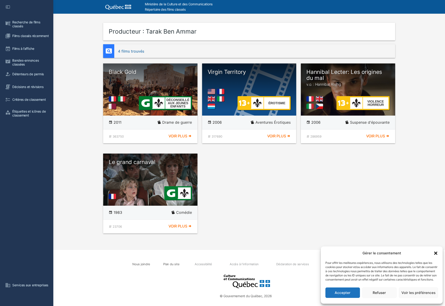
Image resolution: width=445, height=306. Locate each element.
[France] (113, 99)
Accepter (342, 292)
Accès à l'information (244, 264)
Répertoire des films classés (165, 9)
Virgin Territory (227, 72)
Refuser (379, 292)
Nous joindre (141, 264)
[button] (435, 253)
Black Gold (123, 72)
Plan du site (171, 264)
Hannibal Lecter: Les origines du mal (344, 78)
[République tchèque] (320, 106)
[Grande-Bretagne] (212, 99)
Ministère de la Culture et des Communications (179, 4)
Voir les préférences (418, 292)
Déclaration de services (292, 264)
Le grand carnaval (132, 162)
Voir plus (178, 136)
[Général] (145, 102)
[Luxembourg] (212, 106)
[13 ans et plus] (244, 102)
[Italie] (122, 99)
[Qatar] (113, 106)
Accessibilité (203, 264)
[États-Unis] (212, 91)
